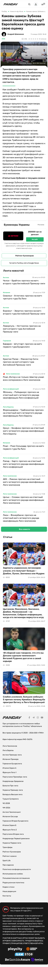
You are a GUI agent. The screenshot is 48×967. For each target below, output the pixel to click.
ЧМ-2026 (6, 808)
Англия (6, 277)
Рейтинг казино (10, 856)
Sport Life (6, 860)
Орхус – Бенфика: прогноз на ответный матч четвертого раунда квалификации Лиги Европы (23, 431)
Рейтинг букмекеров (24, 256)
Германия (7, 341)
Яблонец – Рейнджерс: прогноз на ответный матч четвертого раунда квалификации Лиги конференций (21, 395)
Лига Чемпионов (10, 746)
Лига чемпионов (13, 374)
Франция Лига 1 (9, 772)
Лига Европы (8, 407)
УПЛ (3, 39)
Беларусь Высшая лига (12, 794)
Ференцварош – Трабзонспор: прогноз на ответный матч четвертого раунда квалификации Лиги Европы (23, 413)
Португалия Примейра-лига (15, 777)
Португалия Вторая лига (13, 834)
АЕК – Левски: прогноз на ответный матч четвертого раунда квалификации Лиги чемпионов (23, 482)
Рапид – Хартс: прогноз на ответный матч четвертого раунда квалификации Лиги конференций (23, 464)
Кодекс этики (8, 887)
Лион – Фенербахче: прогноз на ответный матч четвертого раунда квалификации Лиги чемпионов (21, 518)
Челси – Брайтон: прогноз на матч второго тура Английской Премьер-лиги (24, 282)
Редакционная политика (13, 883)
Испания (6, 292)
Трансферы (7, 847)
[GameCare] (37, 960)
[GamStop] (24, 955)
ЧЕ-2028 (6, 803)
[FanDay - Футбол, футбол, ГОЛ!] (11, 4)
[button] (29, 4)
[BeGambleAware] (17, 960)
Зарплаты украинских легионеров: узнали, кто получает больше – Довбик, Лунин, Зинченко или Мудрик (24, 571)
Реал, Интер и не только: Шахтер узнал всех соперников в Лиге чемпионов (23, 378)
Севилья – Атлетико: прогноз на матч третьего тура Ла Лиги (22, 297)
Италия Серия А (9, 768)
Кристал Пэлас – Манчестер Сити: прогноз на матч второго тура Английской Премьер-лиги (20, 362)
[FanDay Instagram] (38, 717)
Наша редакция (9, 891)
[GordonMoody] (31, 949)
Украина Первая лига (12, 843)
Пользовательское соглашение (16, 878)
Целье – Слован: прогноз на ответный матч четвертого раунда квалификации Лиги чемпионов (23, 500)
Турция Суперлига (11, 799)
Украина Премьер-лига (13, 790)
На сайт (35, 239)
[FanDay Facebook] (29, 717)
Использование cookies (13, 874)
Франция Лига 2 (10, 830)
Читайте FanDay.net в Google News (24, 263)
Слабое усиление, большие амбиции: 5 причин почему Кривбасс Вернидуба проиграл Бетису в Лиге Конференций (24, 699)
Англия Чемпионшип (12, 812)
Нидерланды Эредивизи (13, 781)
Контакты (7, 896)
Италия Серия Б (9, 825)
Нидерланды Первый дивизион (16, 838)
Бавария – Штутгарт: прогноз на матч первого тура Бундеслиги (22, 345)
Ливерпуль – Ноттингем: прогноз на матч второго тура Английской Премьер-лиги (22, 329)
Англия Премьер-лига (12, 755)
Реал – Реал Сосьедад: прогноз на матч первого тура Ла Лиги (23, 447)
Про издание (8, 865)
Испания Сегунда (10, 816)
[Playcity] (15, 949)
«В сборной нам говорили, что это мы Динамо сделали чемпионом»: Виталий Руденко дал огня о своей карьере (23, 657)
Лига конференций (11, 389)
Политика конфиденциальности (17, 869)
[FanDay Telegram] (33, 717)
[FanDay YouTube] (42, 717)
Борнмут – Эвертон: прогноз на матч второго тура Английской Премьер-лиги (24, 312)
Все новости (24, 529)
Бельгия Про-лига (10, 786)
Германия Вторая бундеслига (15, 821)
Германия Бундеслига (12, 764)
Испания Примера (10, 759)
